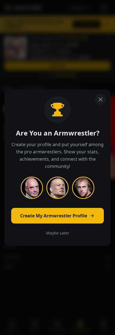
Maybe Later (57, 233)
